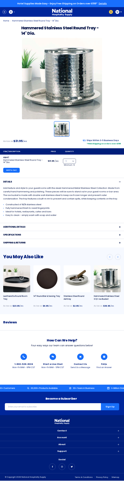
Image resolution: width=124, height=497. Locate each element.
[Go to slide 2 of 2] (110, 257)
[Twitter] (71, 466)
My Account (12, 12)
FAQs (104, 364)
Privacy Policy (102, 477)
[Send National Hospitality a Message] (80, 357)
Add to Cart (11, 170)
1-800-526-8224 (24, 364)
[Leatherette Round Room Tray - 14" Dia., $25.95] (16, 278)
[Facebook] (52, 466)
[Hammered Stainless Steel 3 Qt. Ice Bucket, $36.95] (107, 278)
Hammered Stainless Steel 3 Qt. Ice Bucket (106, 297)
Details (103, 3)
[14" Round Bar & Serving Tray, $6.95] (46, 278)
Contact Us (80, 364)
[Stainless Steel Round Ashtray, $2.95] (77, 278)
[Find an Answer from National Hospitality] (104, 357)
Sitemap (115, 477)
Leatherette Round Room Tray (15, 297)
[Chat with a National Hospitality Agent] (53, 357)
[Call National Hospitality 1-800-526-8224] (24, 357)
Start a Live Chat (53, 364)
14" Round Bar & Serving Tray (46, 296)
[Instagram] (62, 466)
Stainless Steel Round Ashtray (74, 297)
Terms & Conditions (84, 477)
